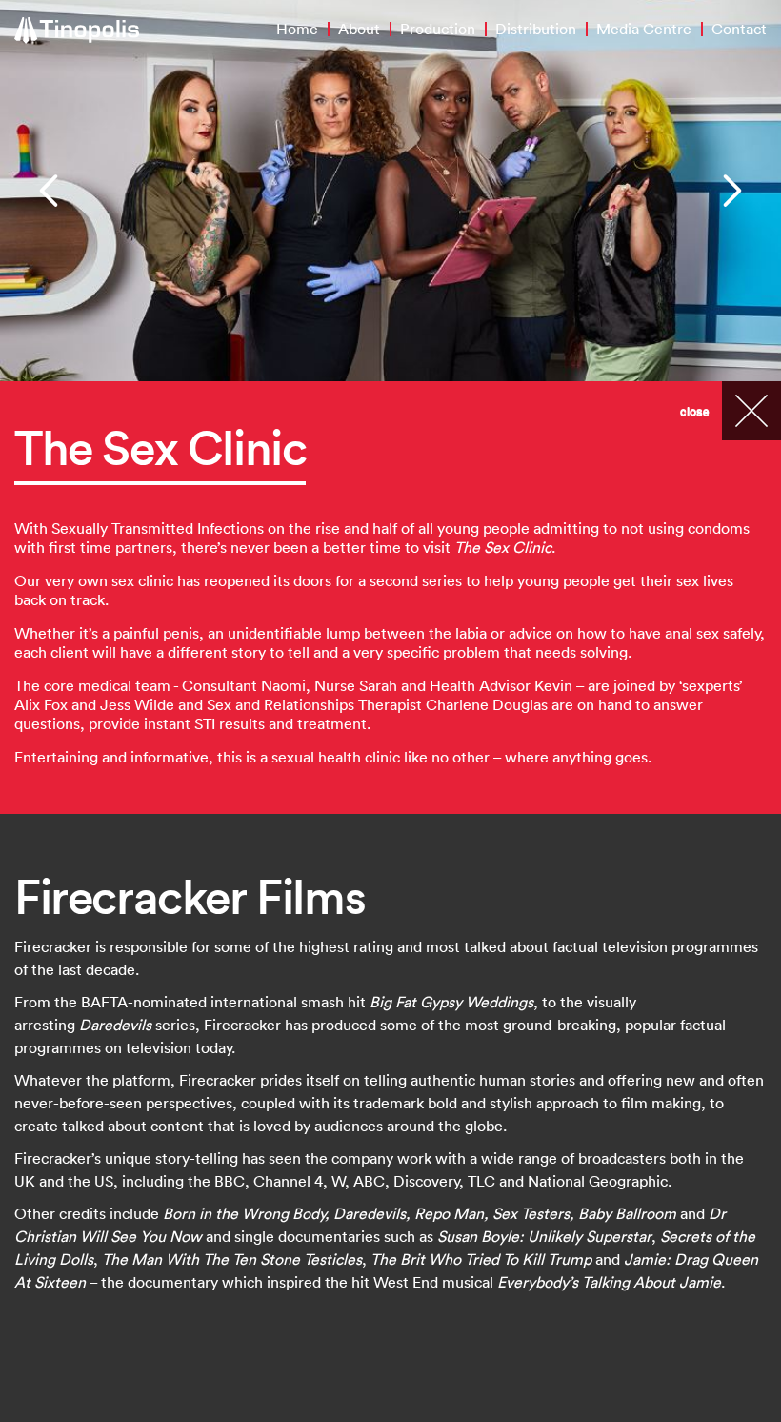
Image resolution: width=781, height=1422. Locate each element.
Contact (739, 28)
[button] (51, 191)
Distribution (535, 28)
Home (297, 28)
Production (437, 28)
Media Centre (643, 28)
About (359, 28)
